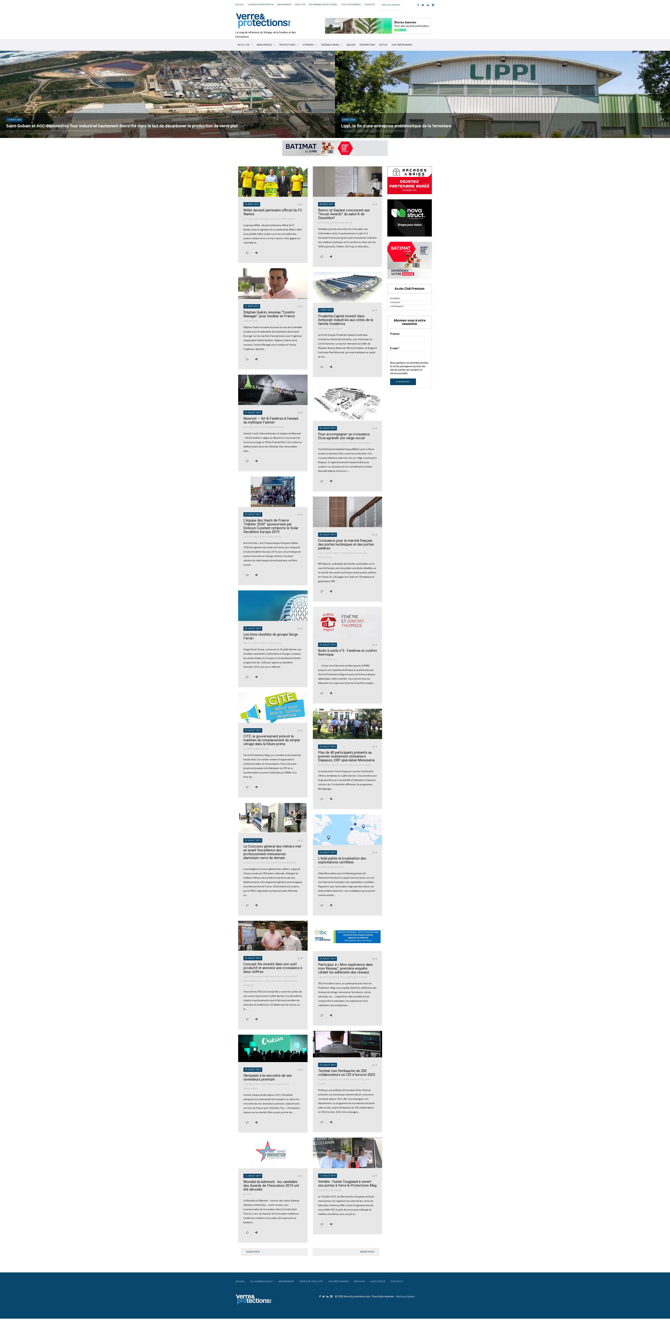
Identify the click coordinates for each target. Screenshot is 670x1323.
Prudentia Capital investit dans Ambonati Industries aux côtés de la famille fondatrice (345, 320)
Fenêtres (263, 219)
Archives (359, 1281)
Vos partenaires (402, 45)
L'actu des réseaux (328, 977)
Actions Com (250, 219)
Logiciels (323, 443)
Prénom (395, 333)
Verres (87, 131)
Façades (322, 1080)
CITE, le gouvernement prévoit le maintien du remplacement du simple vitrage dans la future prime (271, 740)
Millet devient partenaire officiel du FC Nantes (272, 212)
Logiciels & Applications (343, 443)
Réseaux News (330, 45)
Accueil (240, 5)
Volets (348, 223)
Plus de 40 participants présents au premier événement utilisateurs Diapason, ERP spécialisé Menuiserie (346, 756)
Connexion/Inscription (261, 5)
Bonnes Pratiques (15, 131)
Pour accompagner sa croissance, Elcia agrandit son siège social (344, 436)
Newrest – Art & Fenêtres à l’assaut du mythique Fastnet (270, 420)
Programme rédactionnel (323, 5)
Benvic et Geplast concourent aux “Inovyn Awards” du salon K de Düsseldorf (344, 214)
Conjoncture (348, 131)
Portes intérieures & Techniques (349, 553)
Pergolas (276, 981)
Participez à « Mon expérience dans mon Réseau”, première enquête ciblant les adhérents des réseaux (345, 968)
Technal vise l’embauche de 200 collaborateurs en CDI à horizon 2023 (346, 1073)
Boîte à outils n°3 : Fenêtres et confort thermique (347, 653)
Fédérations (367, 45)
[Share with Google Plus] (280, 252)
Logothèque (378, 1281)
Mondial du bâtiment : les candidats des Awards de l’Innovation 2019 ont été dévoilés (271, 1185)
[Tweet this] (272, 252)
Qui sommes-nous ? (261, 1281)
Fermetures (363, 131)
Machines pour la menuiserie (281, 977)
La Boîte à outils (327, 659)
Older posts (253, 1252)
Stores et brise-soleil (270, 537)
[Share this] (264, 252)
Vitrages (308, 45)
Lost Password (396, 306)
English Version (391, 5)
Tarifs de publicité (311, 1281)
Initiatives (58, 131)
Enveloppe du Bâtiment (39, 131)
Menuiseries (264, 45)
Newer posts (367, 1252)
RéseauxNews (360, 977)
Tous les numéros (351, 5)
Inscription (395, 298)
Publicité (300, 5)
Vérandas (248, 985)
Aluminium (249, 863)
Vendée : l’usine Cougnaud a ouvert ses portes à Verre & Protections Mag (347, 1183)
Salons (351, 45)
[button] (377, 26)
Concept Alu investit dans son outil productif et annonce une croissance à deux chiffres (272, 968)
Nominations (250, 321)
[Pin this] (288, 252)
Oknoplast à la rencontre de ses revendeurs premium (267, 1077)
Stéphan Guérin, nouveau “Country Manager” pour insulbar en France (269, 314)
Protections (287, 45)
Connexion (395, 302)
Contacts (369, 5)
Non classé (324, 553)
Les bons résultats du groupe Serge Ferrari (270, 636)
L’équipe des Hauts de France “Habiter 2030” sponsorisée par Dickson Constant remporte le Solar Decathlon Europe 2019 (270, 526)
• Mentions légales (405, 1296)
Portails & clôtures (382, 131)
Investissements (74, 131)
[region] (377, 26)
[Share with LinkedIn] (296, 252)
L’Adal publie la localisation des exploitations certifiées (342, 860)
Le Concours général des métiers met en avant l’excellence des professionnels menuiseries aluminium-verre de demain (272, 852)
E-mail (394, 348)
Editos (383, 45)
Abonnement (284, 5)
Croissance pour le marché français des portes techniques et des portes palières (346, 544)
